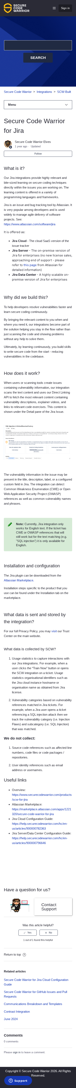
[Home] (16, 7)
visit (54, 631)
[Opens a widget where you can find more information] (18, 1081)
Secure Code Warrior (18, 91)
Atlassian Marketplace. (19, 580)
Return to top (13, 954)
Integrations (44, 91)
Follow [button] (38, 153)
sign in (16, 1052)
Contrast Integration (17, 1011)
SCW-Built (64, 91)
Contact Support (49, 906)
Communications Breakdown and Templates (33, 1004)
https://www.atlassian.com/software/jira (29, 224)
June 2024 (11, 1019)
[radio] (27, 933)
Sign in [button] (65, 8)
